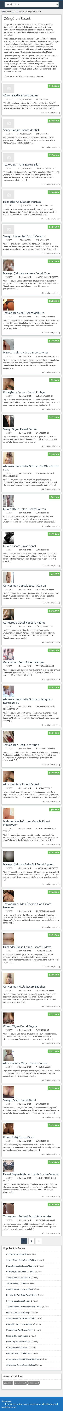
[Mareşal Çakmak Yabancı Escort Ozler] (9, 270)
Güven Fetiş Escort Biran (18, 1137)
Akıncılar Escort (44, 788)
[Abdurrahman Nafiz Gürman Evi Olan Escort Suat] (9, 463)
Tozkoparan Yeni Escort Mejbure (23, 312)
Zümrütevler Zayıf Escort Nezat (19, 1330)
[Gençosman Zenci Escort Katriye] (9, 659)
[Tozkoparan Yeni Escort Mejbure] (9, 310)
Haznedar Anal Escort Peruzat (22, 201)
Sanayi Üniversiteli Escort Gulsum (24, 236)
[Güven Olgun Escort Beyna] (9, 1023)
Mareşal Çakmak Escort (47, 277)
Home (3, 12)
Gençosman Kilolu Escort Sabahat (24, 986)
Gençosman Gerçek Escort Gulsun (24, 585)
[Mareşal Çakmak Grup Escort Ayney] (9, 349)
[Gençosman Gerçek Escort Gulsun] (9, 583)
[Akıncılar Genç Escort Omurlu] (9, 781)
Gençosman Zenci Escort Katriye (23, 662)
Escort (9, 99)
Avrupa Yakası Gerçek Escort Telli (20, 1318)
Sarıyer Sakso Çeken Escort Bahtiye (21, 1260)
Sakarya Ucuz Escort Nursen (18, 1301)
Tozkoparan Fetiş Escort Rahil (21, 744)
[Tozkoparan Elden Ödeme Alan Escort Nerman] (9, 901)
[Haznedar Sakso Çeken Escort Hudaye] (9, 944)
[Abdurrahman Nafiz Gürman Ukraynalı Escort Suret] (9, 696)
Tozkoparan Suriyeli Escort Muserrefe (27, 1216)
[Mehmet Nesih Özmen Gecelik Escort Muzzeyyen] (9, 818)
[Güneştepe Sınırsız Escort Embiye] (9, 389)
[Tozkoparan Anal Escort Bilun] (9, 161)
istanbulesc (6, 1407)
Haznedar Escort (44, 205)
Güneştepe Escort (44, 396)
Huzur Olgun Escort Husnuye (18, 1342)
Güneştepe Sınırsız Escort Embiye (24, 392)
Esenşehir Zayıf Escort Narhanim (20, 1324)
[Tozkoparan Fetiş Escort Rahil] (9, 742)
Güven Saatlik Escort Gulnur (20, 95)
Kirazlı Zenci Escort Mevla (17, 1347)
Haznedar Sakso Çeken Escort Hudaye (27, 947)
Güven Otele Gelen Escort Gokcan (24, 509)
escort (13, 1407)
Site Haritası (6, 1401)
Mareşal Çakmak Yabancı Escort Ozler (27, 273)
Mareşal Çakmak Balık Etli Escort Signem (28, 864)
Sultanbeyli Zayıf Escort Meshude (20, 1272)
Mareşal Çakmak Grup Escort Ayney (25, 352)
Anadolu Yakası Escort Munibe (19, 1289)
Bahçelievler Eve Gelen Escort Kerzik (21, 1295)
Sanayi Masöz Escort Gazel (19, 1100)
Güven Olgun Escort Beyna (20, 1026)
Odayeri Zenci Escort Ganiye (18, 1312)
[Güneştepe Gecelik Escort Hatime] (9, 620)
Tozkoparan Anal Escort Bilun (21, 164)
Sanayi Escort (42, 134)
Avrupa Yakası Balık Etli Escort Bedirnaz (23, 1359)
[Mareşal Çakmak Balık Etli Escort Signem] (9, 861)
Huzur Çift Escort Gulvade (17, 1336)
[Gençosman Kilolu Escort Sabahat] (9, 984)
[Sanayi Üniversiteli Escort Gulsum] (9, 233)
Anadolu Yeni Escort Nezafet (18, 1278)
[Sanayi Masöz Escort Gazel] (9, 1097)
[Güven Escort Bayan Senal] (9, 543)
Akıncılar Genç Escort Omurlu (21, 784)
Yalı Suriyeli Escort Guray (16, 1283)
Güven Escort (42, 99)
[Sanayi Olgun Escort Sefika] (9, 426)
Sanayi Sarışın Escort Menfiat (21, 130)
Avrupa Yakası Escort (16, 12)
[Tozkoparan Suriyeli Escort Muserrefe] (9, 1213)
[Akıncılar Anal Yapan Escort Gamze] (9, 1060)
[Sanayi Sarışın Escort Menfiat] (9, 127)
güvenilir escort (20, 1383)
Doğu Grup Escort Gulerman (18, 1353)
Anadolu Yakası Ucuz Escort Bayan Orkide (24, 1307)
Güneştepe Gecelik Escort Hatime (24, 622)
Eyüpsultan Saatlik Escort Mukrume (21, 1266)
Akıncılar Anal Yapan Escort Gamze (25, 1063)
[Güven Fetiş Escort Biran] (9, 1134)
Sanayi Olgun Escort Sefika (20, 429)
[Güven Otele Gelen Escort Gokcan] (9, 506)
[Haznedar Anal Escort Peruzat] (9, 199)
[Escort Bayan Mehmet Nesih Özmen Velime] (9, 1171)
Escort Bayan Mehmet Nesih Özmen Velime (30, 1174)
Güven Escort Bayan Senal (19, 546)
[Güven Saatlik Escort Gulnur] (9, 92)
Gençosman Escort (45, 589)
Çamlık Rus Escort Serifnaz (17, 1254)
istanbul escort (33, 1383)
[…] (52, 108)
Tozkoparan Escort (45, 168)
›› (39, 1241)
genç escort (8, 1383)
